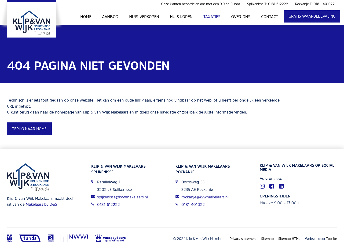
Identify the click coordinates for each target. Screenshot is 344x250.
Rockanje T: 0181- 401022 (315, 4)
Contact (269, 16)
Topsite (331, 238)
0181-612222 (108, 204)
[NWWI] (74, 239)
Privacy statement (243, 238)
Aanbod (110, 16)
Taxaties (211, 16)
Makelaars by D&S (41, 204)
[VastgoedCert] (110, 239)
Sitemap (267, 238)
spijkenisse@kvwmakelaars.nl (122, 197)
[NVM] (9, 239)
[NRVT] (50, 239)
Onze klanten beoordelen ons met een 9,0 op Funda (200, 4)
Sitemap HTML (289, 238)
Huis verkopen (144, 16)
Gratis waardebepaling (312, 16)
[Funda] (30, 239)
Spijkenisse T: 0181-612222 (267, 4)
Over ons (240, 16)
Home (85, 16)
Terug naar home (29, 128)
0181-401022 (193, 204)
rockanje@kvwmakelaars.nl (205, 197)
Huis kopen (181, 16)
